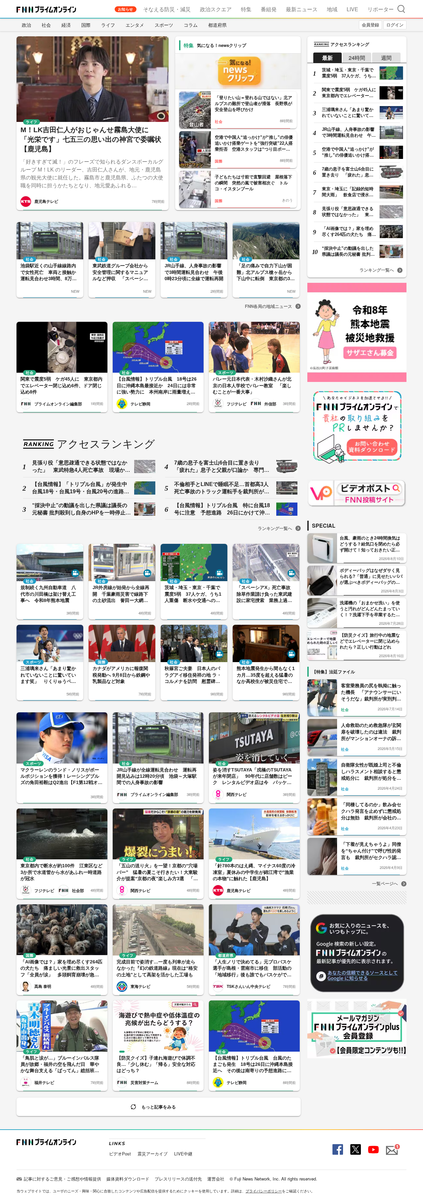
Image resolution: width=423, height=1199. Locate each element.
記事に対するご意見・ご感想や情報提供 (62, 1179)
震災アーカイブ (152, 1153)
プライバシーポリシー (264, 1190)
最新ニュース (302, 9)
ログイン (395, 24)
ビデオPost (120, 1153)
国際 (86, 24)
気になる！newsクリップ (221, 45)
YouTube (372, 1149)
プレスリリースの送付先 (178, 1179)
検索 (401, 9)
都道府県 (217, 24)
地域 (332, 9)
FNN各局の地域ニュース (268, 306)
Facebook (336, 1149)
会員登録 (370, 24)
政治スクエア (216, 9)
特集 (246, 9)
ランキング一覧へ (275, 528)
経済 (66, 24)
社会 (46, 24)
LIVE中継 (183, 1153)
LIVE (352, 9)
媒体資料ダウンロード (127, 1179)
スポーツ (164, 24)
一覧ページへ (385, 883)
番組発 (269, 9)
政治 (26, 24)
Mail (391, 1146)
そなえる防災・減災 (167, 9)
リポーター (380, 9)
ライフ (108, 24)
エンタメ (135, 24)
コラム (191, 24)
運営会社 (215, 1179)
